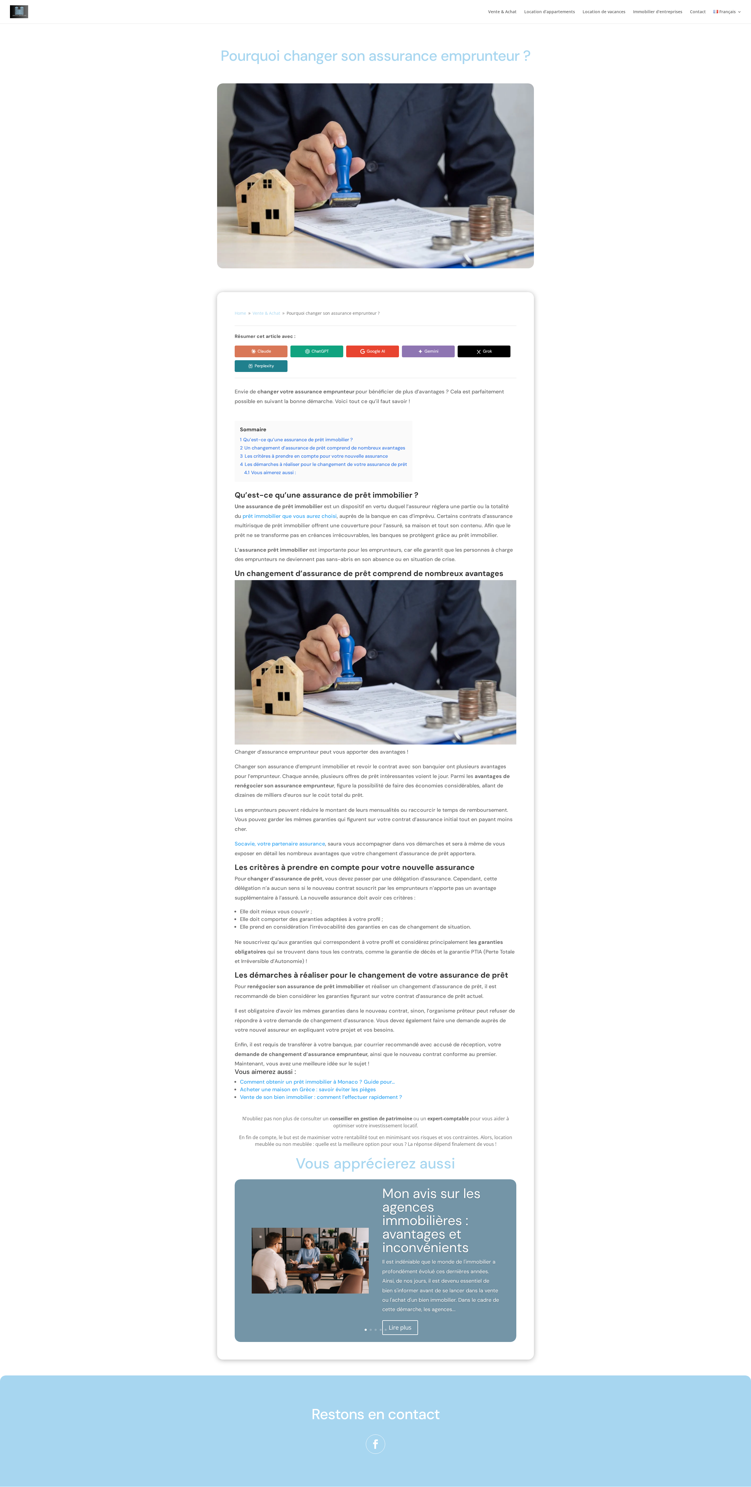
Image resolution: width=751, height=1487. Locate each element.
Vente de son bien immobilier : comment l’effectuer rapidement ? (321, 1097)
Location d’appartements (549, 12)
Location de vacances (604, 12)
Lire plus (400, 1327)
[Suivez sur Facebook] (375, 1444)
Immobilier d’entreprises (657, 12)
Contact (698, 12)
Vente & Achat (502, 12)
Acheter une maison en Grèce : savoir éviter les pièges (308, 1089)
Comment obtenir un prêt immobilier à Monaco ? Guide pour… (317, 1081)
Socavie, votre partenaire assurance (280, 843)
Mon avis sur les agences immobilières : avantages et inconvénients (431, 1220)
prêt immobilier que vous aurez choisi (290, 516)
